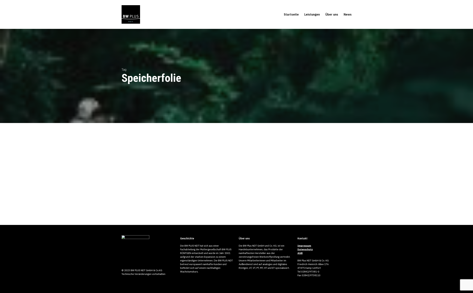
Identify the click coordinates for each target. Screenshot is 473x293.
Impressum (304, 245)
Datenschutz (305, 249)
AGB (300, 253)
